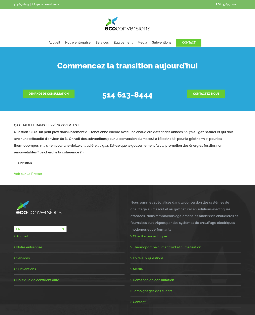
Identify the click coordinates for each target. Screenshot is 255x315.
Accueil (22, 236)
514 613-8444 (21, 4)
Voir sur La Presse (28, 174)
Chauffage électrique (150, 236)
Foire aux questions (148, 258)
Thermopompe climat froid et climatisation (167, 247)
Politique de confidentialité (37, 280)
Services (23, 258)
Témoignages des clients (152, 291)
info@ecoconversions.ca (45, 4)
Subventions (26, 269)
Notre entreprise (29, 247)
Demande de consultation (153, 280)
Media (138, 269)
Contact (139, 302)
